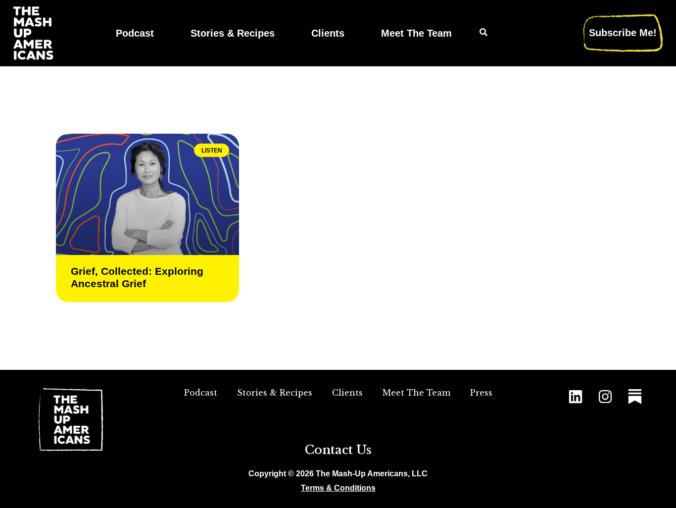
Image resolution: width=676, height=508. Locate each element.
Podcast (135, 33)
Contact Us (338, 450)
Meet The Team (416, 33)
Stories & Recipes (233, 33)
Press (481, 393)
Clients (327, 33)
